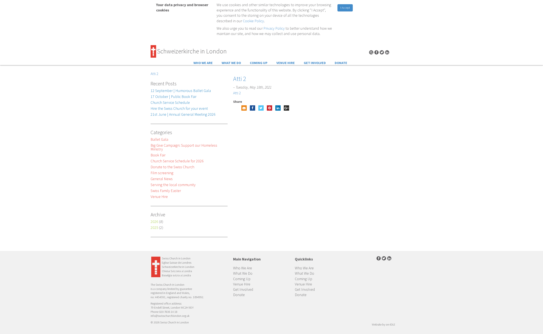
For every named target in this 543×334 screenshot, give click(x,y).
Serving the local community (173, 184)
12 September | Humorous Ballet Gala (181, 90)
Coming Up (258, 63)
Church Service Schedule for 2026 (177, 161)
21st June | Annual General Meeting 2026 (183, 114)
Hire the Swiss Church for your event (179, 108)
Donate (341, 63)
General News (162, 178)
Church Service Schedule (170, 102)
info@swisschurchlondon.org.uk (170, 316)
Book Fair (158, 155)
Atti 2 (154, 73)
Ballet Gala (159, 139)
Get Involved (315, 63)
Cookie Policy (253, 20)
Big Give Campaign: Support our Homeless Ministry (184, 147)
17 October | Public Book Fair (173, 96)
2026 (154, 221)
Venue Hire (285, 63)
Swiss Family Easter (166, 190)
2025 (154, 227)
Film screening (162, 172)
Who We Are (203, 63)
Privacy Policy (274, 28)
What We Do (231, 63)
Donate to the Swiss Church (172, 166)
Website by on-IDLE (383, 324)
